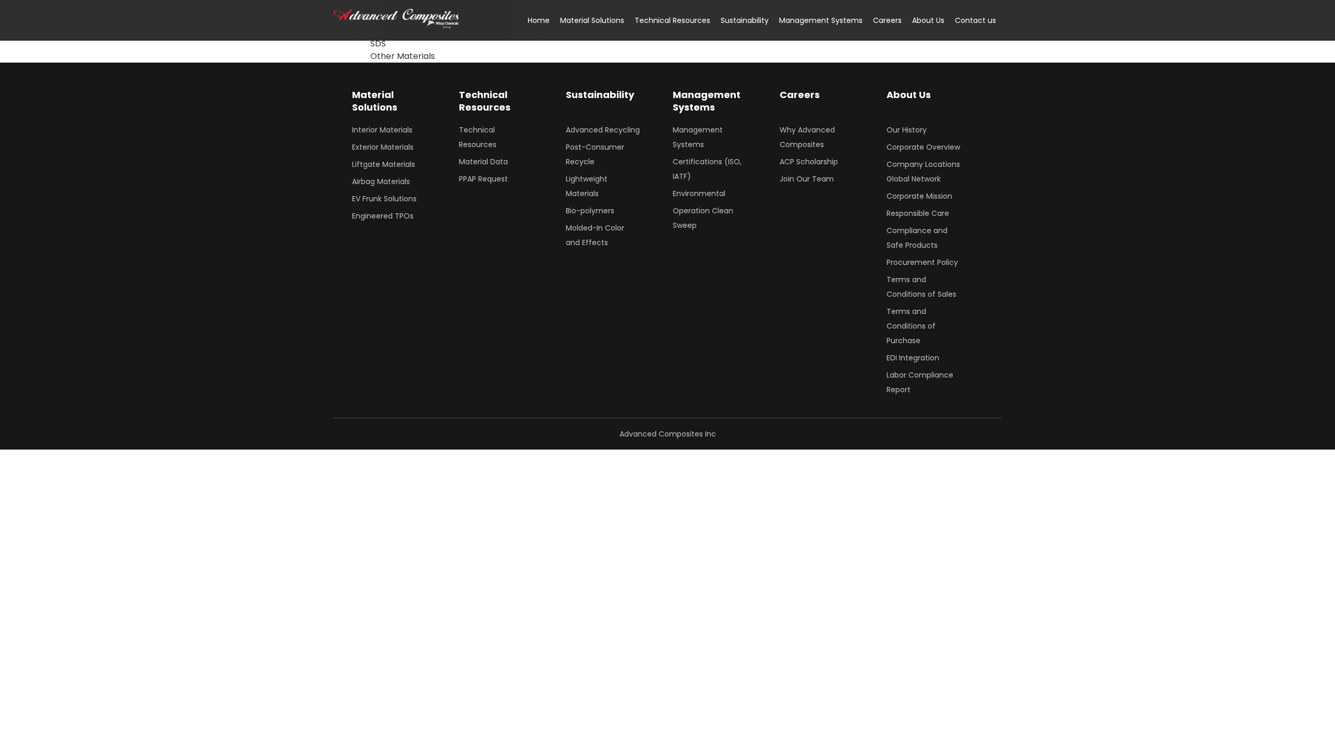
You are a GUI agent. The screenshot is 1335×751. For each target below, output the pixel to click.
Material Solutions (592, 20)
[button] (592, 20)
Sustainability (745, 20)
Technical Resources (672, 20)
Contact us (975, 20)
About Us (928, 20)
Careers (887, 20)
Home (539, 20)
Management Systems (821, 20)
